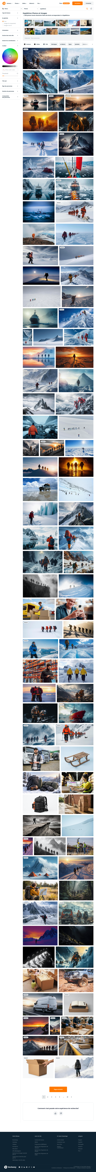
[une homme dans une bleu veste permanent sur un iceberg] (40, 648)
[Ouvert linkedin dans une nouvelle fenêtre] (24, 1167)
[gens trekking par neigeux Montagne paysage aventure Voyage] (40, 427)
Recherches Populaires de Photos (41, 1150)
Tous (5, 21)
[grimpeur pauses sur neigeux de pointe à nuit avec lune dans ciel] (41, 275)
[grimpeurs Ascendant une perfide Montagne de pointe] (39, 957)
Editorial (31, 3)
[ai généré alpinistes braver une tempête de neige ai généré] (40, 713)
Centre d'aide (60, 1140)
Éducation (15, 1148)
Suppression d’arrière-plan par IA (19, 1157)
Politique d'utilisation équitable (84, 1167)
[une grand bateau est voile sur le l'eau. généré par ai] (35, 103)
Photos (17, 3)
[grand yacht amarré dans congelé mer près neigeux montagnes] (40, 318)
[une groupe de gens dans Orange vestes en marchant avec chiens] (74, 211)
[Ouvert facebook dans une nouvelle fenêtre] (19, 1167)
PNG (47, 44)
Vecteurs (9, 3)
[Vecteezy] (3, 3)
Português (80, 1144)
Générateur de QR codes (19, 1160)
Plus (38, 3)
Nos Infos (59, 1144)
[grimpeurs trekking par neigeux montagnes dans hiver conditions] (74, 734)
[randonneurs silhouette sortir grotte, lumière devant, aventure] (76, 467)
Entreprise (15, 1146)
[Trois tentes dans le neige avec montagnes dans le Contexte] (40, 868)
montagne (54, 44)
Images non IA (8, 25)
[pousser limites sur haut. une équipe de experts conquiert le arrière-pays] (76, 427)
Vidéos (24, 3)
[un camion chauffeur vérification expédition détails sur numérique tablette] (41, 758)
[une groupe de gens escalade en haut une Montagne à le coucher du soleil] (36, 1026)
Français (80, 1148)
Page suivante (58, 1089)
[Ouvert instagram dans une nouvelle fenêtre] (21, 1167)
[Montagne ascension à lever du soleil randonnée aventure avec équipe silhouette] (52, 448)
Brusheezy (15, 1140)
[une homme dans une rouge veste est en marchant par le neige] (40, 513)
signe (70, 44)
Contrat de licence (39, 1140)
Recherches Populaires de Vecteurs (41, 1147)
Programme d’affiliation (41, 1144)
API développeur (17, 1151)
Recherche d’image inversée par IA (20, 1153)
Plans (60, 3)
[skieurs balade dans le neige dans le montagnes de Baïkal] (76, 489)
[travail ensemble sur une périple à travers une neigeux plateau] (76, 255)
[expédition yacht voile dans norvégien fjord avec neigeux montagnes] (39, 189)
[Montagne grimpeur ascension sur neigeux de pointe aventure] (76, 318)
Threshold (5, 73)
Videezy (14, 1144)
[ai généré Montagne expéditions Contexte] (42, 58)
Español (80, 1142)
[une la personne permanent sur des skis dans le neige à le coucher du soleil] (40, 935)
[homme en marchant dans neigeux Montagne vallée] (27, 337)
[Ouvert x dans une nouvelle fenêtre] (31, 1167)
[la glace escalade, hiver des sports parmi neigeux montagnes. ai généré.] (74, 957)
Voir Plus (86, 31)
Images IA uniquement (10, 23)
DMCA (36, 1142)
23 (67, 1097)
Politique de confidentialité (69, 1167)
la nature (62, 44)
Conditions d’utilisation (57, 1167)
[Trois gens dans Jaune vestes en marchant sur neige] (76, 671)
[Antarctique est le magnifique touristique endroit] (40, 538)
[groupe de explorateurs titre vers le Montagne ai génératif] (78, 562)
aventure (85, 44)
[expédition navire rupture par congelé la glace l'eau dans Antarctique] (74, 189)
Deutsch (80, 1146)
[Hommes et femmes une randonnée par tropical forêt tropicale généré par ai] (76, 890)
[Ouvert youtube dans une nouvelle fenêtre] (34, 1167)
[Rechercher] (87, 9)
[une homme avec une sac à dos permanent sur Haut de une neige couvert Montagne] (40, 255)
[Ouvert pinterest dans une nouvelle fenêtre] (26, 1167)
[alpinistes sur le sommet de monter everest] (77, 275)
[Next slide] (91, 44)
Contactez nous (61, 1142)
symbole (77, 44)
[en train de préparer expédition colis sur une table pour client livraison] (40, 980)
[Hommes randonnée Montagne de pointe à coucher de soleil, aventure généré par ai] (79, 103)
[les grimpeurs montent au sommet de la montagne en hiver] (76, 585)
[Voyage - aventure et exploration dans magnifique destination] (55, 1026)
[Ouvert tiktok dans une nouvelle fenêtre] (29, 1167)
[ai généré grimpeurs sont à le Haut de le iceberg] (76, 380)
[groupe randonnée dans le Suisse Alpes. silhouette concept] (40, 1045)
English (80, 1140)
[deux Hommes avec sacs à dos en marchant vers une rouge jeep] (76, 913)
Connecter (88, 3)
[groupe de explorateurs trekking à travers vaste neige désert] (74, 234)
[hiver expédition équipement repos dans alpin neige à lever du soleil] (41, 782)
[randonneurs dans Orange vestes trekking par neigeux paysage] (42, 629)
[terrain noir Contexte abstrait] (76, 935)
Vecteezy (15, 1142)
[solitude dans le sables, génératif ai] (74, 357)
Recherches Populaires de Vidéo (41, 1154)
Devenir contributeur (60, 1147)
